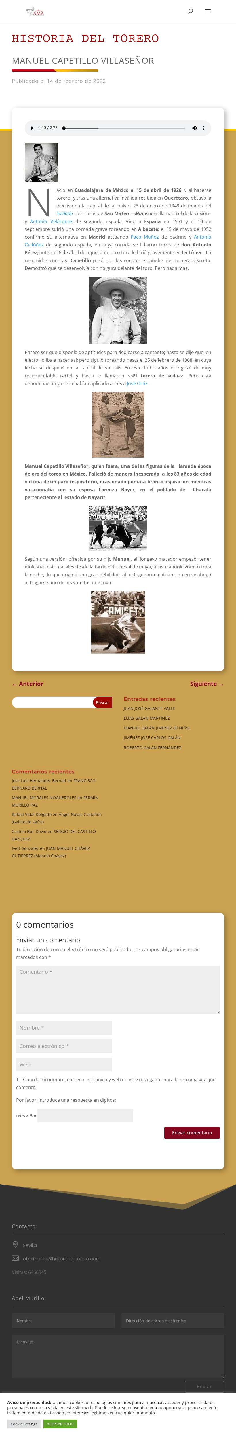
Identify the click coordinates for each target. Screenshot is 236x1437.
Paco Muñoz (145, 237)
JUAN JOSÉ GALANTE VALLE (149, 708)
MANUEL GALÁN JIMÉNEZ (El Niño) (156, 728)
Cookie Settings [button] (24, 1423)
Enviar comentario (192, 1133)
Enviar (204, 1386)
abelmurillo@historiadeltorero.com (61, 1258)
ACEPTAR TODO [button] (60, 1423)
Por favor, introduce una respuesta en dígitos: (66, 1100)
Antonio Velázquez (51, 221)
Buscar (102, 702)
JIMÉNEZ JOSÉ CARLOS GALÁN (152, 737)
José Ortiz (137, 383)
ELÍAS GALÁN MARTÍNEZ (147, 718)
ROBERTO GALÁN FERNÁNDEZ (152, 747)
